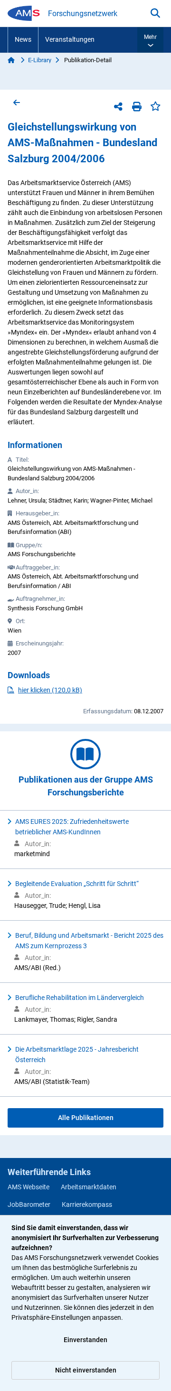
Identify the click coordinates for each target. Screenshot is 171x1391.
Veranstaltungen (70, 39)
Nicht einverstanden (85, 1370)
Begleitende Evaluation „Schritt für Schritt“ (77, 883)
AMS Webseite (28, 1187)
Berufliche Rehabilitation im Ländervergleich (79, 997)
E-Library (39, 60)
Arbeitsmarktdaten (88, 1187)
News (23, 39)
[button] (150, 40)
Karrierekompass (87, 1204)
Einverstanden (85, 1340)
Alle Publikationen (86, 1117)
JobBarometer (29, 1204)
